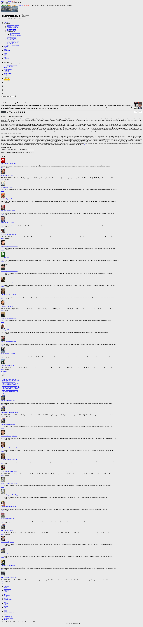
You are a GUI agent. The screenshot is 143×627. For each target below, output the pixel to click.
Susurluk (6, 75)
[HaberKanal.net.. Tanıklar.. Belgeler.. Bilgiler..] (15, 18)
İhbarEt (5, 53)
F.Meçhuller (6, 55)
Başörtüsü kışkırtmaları (12, 26)
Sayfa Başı (3, 583)
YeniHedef (6, 71)
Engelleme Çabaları (11, 29)
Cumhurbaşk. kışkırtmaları (13, 25)
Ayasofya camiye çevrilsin (13, 41)
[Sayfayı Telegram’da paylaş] (24, 112)
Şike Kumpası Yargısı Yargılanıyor (10, 391)
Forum (5, 49)
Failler (5, 57)
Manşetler (6, 46)
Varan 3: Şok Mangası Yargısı (9, 384)
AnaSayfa (6, 22)
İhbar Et (5, 610)
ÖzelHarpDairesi (8, 69)
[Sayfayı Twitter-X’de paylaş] (16, 112)
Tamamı (2, 167)
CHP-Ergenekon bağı (12, 37)
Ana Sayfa (6, 586)
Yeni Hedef (6, 598)
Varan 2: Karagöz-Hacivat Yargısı (10, 383)
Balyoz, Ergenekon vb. (15, 33)
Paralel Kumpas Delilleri (15, 35)
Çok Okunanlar (4, 394)
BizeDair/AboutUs (8, 50)
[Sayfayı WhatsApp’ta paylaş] (12, 112)
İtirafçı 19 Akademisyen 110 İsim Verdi (11, 387)
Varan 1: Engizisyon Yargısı (8, 382)
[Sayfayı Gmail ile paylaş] (10, 112)
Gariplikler (6, 58)
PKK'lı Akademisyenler (12, 43)
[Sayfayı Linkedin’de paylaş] (18, 112)
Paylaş (3, 112)
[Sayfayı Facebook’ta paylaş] (14, 112)
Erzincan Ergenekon (11, 38)
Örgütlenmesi (7, 597)
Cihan (84, 144)
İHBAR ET (14, 1)
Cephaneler (6, 619)
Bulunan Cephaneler (11, 30)
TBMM (5, 67)
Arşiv (5, 47)
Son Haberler (4, 371)
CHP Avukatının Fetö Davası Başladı (10, 386)
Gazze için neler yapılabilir (13, 42)
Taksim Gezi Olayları (12, 39)
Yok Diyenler (10, 66)
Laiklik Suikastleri (8, 599)
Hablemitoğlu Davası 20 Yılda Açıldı (10, 380)
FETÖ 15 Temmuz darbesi (13, 45)
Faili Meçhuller (7, 589)
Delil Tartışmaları (8, 616)
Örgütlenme (6, 70)
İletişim (9, 1)
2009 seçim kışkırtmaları (12, 27)
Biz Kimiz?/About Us (9, 612)
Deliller (5, 591)
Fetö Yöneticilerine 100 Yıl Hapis (10, 388)
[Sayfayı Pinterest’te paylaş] (22, 112)
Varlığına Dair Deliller (12, 65)
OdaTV (11, 34)
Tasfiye (5, 74)
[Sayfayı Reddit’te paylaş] (20, 112)
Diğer (5, 51)
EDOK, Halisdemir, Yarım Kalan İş (10, 379)
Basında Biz (3, 1)
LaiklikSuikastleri (8, 73)
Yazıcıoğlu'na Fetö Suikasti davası (10, 390)
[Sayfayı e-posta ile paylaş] (7, 112)
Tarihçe (5, 54)
